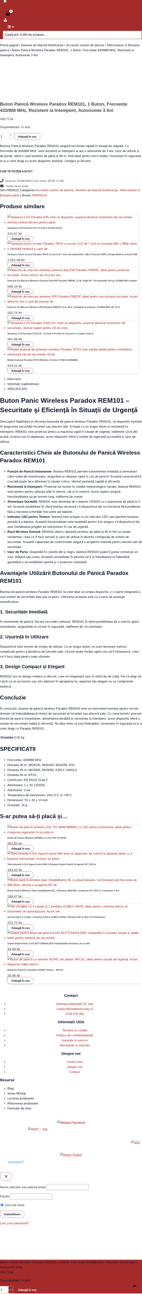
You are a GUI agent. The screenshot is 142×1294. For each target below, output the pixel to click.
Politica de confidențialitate (74, 1040)
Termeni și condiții (74, 1035)
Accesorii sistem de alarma (85, 45)
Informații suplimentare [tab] (23, 389)
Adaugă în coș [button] (20, 244)
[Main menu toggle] (11, 27)
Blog (10, 1093)
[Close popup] (6, 1181)
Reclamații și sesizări (75, 1050)
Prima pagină (9, 45)
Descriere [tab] (14, 384)
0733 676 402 (74, 1019)
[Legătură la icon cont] (5, 20)
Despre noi (74, 1072)
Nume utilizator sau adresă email (22, 1192)
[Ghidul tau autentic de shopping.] (15, 1169)
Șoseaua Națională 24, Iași (74, 1009)
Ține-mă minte (14, 1210)
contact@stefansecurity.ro (75, 1014)
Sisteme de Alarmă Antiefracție (42, 45)
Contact (74, 1077)
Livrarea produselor (20, 1104)
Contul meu (75, 1067)
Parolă (4, 1202)
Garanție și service (75, 1045)
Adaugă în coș (27, 136)
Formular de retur (19, 1114)
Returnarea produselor (22, 1109)
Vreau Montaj (16, 1099)
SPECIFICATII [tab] (17, 394)
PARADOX (39, 200)
